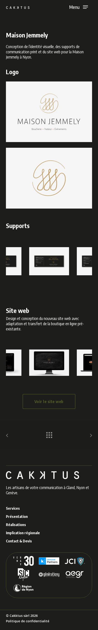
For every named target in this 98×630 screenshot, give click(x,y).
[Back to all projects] (49, 433)
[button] (78, 7)
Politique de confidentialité (27, 621)
